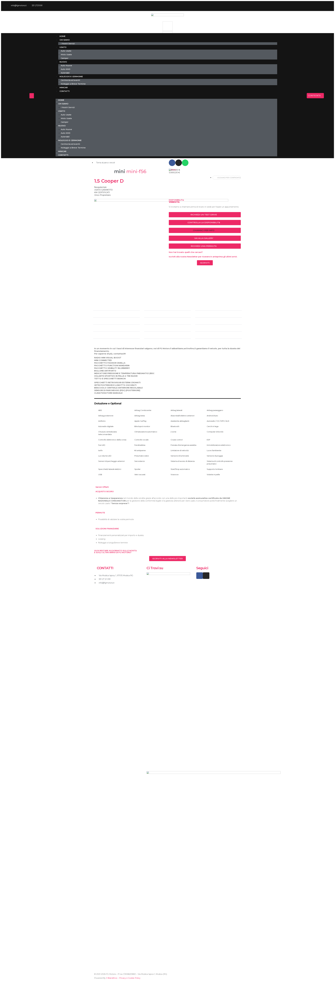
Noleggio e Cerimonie (71, 76)
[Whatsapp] (185, 162)
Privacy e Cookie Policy (129, 978)
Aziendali (65, 73)
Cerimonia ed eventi (70, 80)
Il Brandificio (111, 978)
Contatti (65, 91)
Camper (64, 58)
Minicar (64, 87)
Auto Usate (66, 51)
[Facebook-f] (317, 6)
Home (62, 36)
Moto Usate (66, 54)
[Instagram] (323, 6)
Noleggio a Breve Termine (73, 84)
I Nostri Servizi (68, 43)
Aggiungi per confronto (229, 178)
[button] (166, 95)
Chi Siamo (65, 40)
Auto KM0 (65, 69)
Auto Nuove (66, 65)
